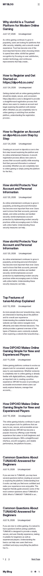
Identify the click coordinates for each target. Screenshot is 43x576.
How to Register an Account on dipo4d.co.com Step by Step (21, 135)
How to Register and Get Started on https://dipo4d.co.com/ (19, 79)
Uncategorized (24, 34)
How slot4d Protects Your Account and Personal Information (20, 188)
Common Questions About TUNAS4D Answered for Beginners (20, 461)
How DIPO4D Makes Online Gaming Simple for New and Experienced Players (21, 351)
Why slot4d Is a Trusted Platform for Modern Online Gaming (21, 25)
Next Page (36, 559)
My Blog (8, 4)
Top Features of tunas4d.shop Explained (19, 299)
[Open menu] (38, 4)
